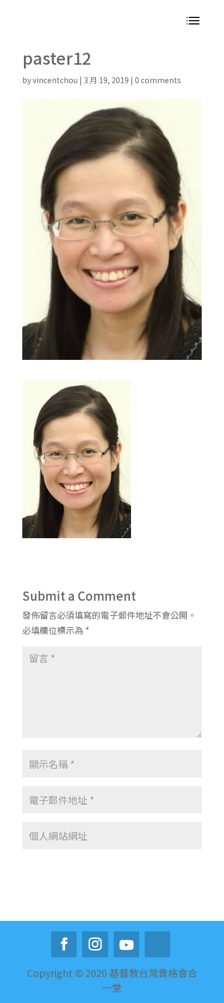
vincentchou (55, 79)
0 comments (158, 79)
